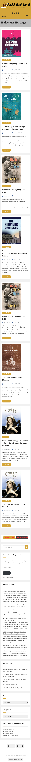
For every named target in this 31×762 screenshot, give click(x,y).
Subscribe (6, 573)
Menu (4, 16)
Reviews (6, 437)
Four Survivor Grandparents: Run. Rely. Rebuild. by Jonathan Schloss (14, 253)
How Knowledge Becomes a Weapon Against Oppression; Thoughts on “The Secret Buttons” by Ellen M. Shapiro (15, 592)
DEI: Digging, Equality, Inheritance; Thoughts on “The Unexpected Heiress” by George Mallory (14, 633)
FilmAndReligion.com (8, 733)
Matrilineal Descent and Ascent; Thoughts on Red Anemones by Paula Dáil (14, 619)
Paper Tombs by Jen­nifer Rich (10, 684)
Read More (6, 87)
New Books (6, 60)
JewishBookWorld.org (8, 731)
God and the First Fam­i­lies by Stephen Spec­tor (14, 688)
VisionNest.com (8, 735)
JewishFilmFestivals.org (8, 729)
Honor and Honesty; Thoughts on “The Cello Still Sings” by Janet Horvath (15, 443)
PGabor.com (15, 735)
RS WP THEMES (18, 759)
